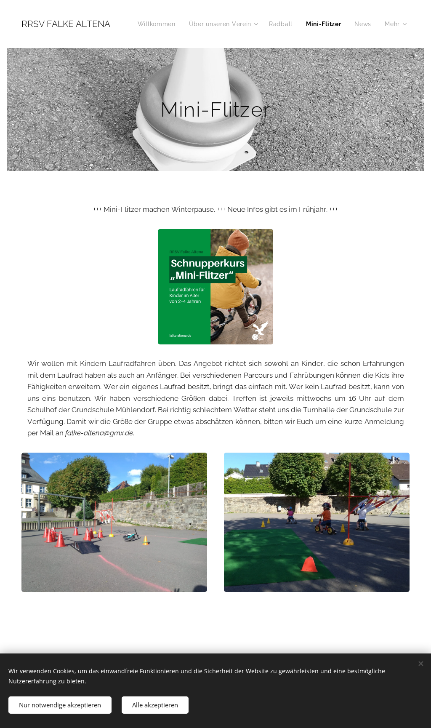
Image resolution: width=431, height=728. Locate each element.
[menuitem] (159, 24)
